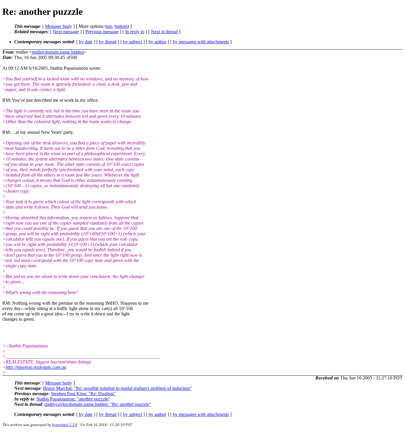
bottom (120, 26)
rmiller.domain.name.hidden (58, 52)
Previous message (102, 31)
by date (86, 41)
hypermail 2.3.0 (64, 425)
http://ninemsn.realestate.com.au (36, 367)
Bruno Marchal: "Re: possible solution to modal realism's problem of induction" (117, 388)
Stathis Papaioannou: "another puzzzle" (73, 398)
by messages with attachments (201, 41)
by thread (108, 41)
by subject (132, 41)
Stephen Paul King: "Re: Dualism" (83, 393)
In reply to (134, 31)
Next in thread (164, 31)
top (109, 26)
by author (157, 41)
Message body (58, 26)
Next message (66, 31)
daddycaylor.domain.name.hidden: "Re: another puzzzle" (97, 404)
